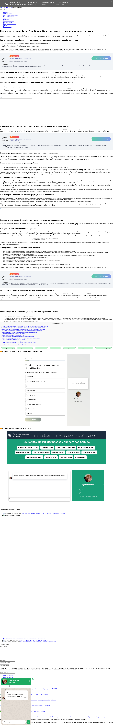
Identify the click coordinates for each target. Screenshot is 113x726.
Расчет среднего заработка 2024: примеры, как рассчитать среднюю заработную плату (25, 326)
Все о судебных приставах (10, 15)
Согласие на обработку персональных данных (56, 717)
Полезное (6, 19)
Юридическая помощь (9, 24)
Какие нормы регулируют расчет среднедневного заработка (17, 336)
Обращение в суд (8, 675)
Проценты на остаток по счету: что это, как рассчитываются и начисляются (22, 330)
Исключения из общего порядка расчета (12, 335)
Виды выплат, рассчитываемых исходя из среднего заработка (18, 342)
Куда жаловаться (8, 677)
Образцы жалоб (7, 13)
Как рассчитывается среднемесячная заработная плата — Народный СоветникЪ (23, 329)
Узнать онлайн (7, 18)
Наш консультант (8, 22)
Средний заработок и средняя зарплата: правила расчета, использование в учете (23, 327)
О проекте (33, 717)
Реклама (39, 717)
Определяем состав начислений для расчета (13, 341)
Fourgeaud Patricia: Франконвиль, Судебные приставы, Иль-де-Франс (36, 700)
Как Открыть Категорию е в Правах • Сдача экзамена (33, 694)
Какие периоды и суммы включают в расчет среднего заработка (19, 332)
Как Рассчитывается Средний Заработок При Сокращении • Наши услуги (24, 638)
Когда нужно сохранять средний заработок (13, 333)
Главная (5, 12)
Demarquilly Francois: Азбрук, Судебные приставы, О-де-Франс (32, 705)
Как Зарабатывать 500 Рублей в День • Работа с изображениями (38, 641)
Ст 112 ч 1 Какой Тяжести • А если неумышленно (33, 640)
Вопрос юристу (7, 27)
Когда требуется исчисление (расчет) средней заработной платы (19, 344)
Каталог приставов (8, 21)
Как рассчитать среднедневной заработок (13, 339)
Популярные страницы (102, 717)
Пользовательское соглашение (78, 717)
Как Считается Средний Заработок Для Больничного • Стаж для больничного (44, 513)
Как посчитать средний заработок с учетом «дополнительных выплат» (20, 338)
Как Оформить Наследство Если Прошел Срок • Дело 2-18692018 (38, 688)
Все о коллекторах (8, 16)
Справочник (91, 717)
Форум (5, 25)
